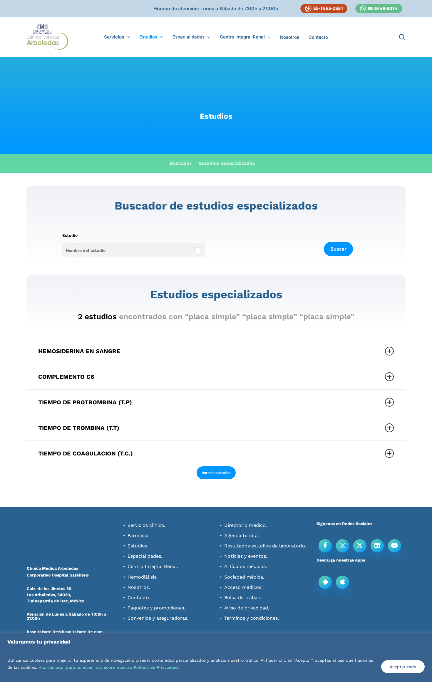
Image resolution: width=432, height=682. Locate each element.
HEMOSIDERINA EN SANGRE (79, 351)
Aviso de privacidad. (246, 608)
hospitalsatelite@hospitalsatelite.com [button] (65, 631)
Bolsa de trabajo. (243, 597)
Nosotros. (139, 587)
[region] (216, 657)
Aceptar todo (403, 666)
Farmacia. (139, 535)
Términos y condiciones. (251, 618)
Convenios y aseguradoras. (158, 618)
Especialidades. (145, 556)
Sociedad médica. (244, 577)
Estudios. (138, 546)
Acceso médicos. (243, 587)
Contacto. (139, 597)
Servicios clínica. (146, 525)
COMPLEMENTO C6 (66, 376)
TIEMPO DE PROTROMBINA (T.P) (85, 402)
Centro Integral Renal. (153, 566)
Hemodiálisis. (143, 577)
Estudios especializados (227, 163)
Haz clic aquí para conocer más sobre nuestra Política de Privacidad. (108, 667)
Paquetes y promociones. (156, 608)
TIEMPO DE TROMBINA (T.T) (78, 427)
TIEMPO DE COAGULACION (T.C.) (85, 453)
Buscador (181, 163)
